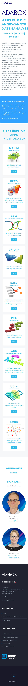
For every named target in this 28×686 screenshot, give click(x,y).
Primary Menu (25, 2)
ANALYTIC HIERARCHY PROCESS (14, 353)
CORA (14, 421)
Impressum (6, 620)
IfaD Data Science (8, 634)
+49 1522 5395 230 (14, 556)
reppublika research (9, 647)
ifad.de (17, 521)
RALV (14, 282)
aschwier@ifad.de (14, 558)
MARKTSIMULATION (14, 150)
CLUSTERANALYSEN (14, 388)
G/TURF (14, 249)
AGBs (4, 614)
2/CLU (14, 386)
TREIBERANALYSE (14, 320)
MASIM (14, 148)
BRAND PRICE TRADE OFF (14, 183)
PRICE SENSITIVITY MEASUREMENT (14, 218)
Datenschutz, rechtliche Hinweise (13, 617)
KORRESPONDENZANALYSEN (14, 424)
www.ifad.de (5, 597)
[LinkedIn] (14, 676)
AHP (14, 351)
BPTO (14, 181)
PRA (14, 318)
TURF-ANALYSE (14, 252)
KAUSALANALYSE (14, 285)
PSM (14, 216)
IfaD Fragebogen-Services (10, 637)
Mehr (14, 171)
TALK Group (6, 644)
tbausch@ (12, 521)
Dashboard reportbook (9, 640)
